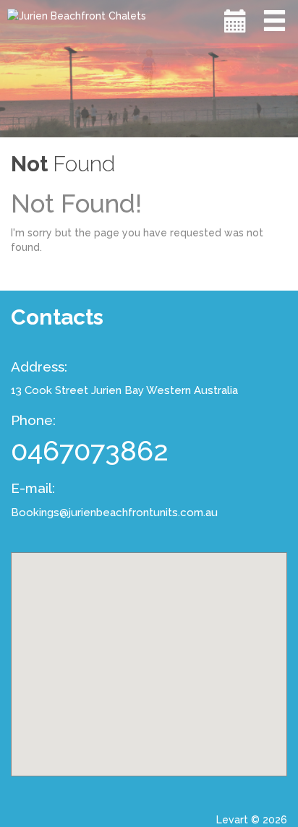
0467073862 (90, 450)
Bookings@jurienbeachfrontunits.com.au (114, 512)
